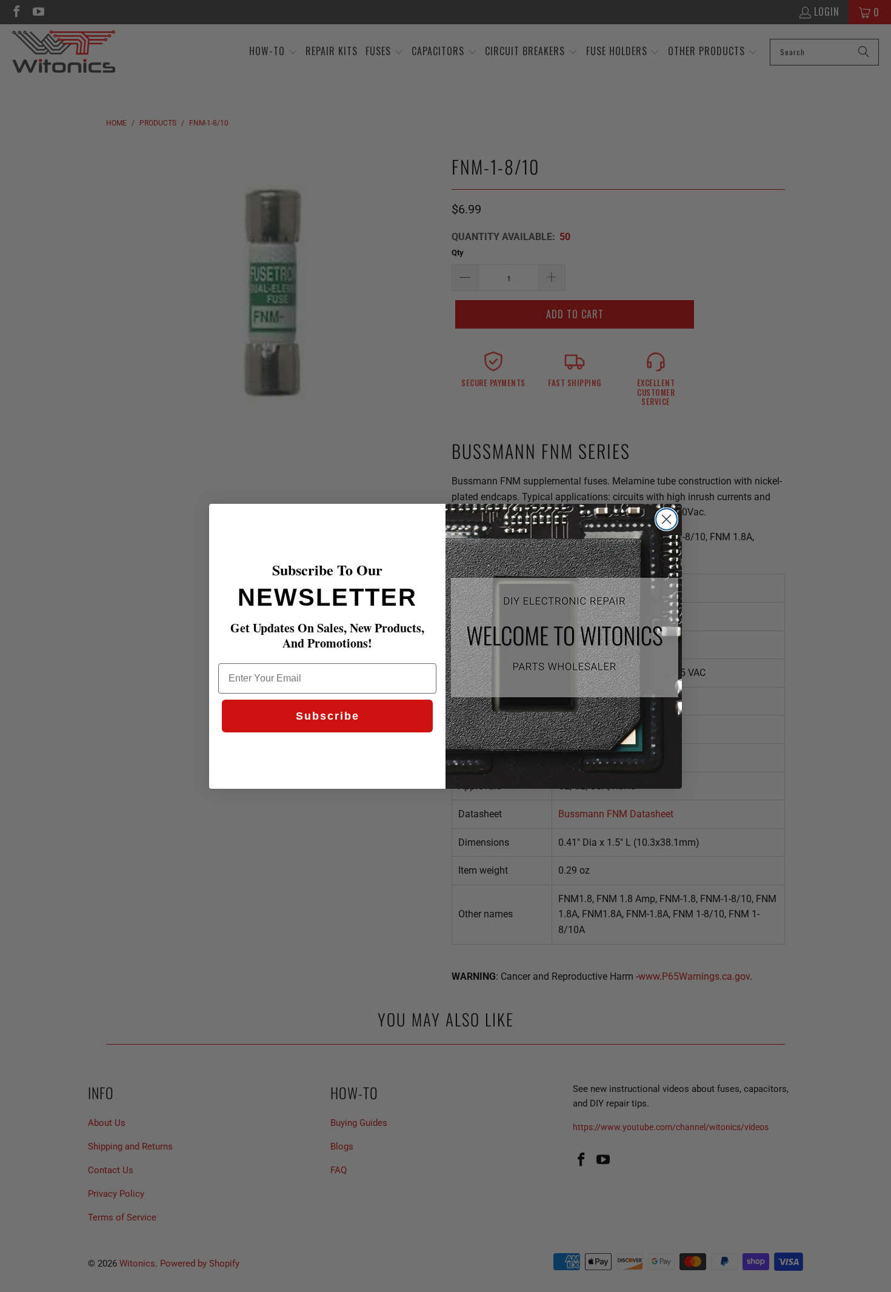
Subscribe (327, 716)
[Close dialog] (666, 519)
